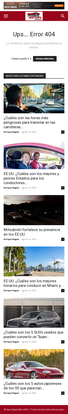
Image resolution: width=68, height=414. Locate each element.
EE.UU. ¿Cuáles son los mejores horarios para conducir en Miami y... (33, 283)
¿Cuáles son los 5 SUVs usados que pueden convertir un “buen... (33, 334)
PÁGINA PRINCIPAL (45, 58)
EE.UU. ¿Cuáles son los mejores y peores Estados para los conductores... (31, 178)
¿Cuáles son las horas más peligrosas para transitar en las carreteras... (29, 122)
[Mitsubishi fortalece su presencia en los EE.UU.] (34, 210)
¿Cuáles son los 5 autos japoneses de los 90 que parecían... (32, 385)
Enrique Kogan (11, 131)
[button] (6, 16)
